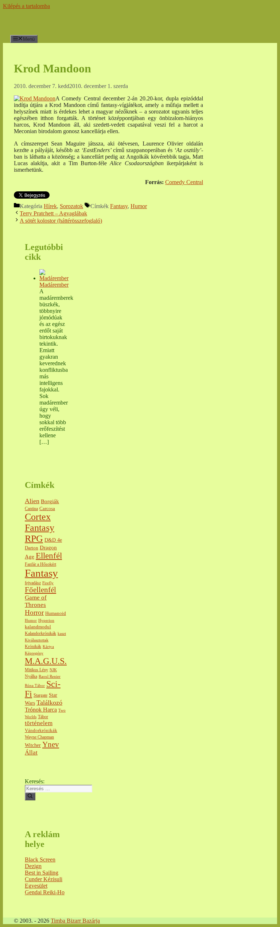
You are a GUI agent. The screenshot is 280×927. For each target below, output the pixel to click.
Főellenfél (40, 590)
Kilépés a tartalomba (26, 6)
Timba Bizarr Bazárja (75, 921)
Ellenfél (49, 555)
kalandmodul (38, 626)
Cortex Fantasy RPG (39, 528)
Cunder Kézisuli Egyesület (43, 882)
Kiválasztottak (36, 640)
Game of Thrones (36, 601)
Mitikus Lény (36, 670)
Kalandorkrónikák (40, 633)
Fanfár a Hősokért (40, 564)
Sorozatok (71, 206)
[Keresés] (30, 796)
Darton (31, 547)
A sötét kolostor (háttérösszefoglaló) (61, 221)
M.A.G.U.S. (46, 661)
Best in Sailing (41, 873)
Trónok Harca (41, 710)
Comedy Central (184, 182)
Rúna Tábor (35, 686)
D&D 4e (53, 540)
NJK (53, 670)
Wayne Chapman (39, 737)
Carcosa (47, 508)
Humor (139, 206)
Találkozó (49, 702)
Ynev (50, 744)
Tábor (43, 717)
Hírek (50, 206)
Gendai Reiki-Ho (45, 892)
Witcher (33, 745)
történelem (38, 723)
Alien (32, 501)
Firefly (48, 583)
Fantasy (119, 206)
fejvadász (33, 583)
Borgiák (50, 501)
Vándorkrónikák (41, 730)
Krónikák (33, 646)
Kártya (48, 647)
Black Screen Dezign (40, 862)
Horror (34, 612)
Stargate (40, 695)
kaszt (62, 634)
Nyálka (31, 676)
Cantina (31, 508)
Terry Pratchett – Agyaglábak (53, 213)
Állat (31, 752)
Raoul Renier (50, 677)
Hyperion (46, 620)
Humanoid (55, 613)
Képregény (34, 653)
